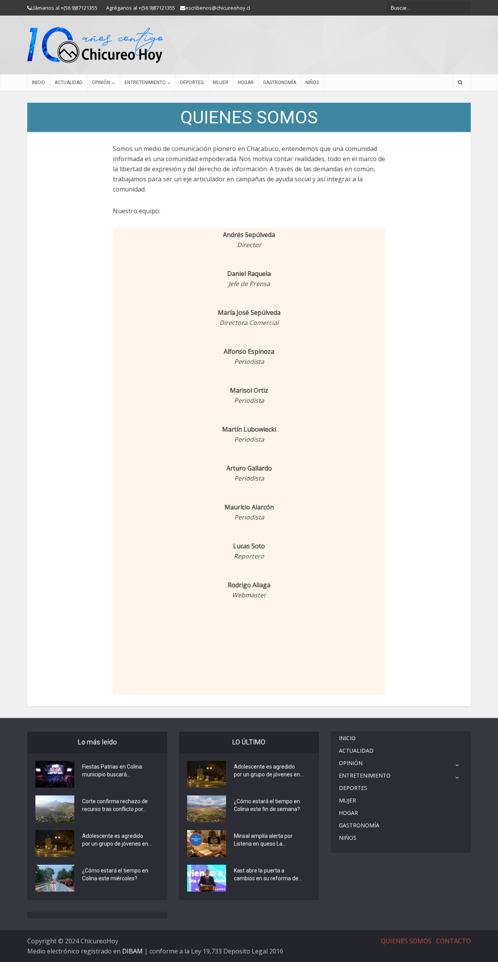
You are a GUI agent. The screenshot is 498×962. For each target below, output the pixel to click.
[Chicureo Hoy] (95, 45)
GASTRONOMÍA (279, 82)
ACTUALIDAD (68, 82)
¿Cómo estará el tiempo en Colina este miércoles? (115, 874)
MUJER (220, 82)
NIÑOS (312, 82)
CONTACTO (453, 941)
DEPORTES (191, 82)
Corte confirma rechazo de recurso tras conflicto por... (115, 805)
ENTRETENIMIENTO (145, 82)
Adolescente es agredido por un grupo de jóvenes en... (117, 840)
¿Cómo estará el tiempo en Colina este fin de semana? (267, 805)
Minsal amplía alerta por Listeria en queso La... (263, 840)
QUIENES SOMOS (406, 941)
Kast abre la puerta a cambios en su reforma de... (268, 874)
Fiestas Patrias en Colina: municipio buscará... (112, 771)
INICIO (38, 82)
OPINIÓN (101, 82)
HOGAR (246, 82)
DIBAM (132, 951)
